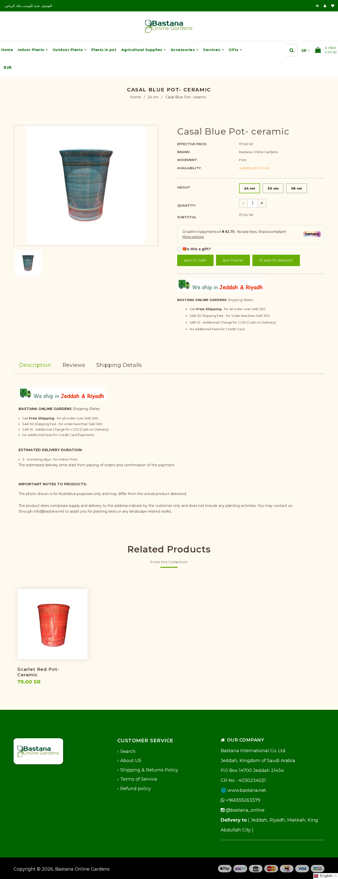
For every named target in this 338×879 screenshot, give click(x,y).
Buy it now (233, 260)
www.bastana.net (246, 790)
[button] (325, 876)
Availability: (189, 168)
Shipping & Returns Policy (149, 770)
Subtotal (186, 217)
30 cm (273, 188)
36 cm (296, 188)
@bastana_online (244, 810)
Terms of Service (138, 779)
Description (35, 365)
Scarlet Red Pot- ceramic (38, 672)
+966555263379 (242, 800)
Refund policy (135, 788)
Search (128, 751)
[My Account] (326, 6)
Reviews (73, 365)
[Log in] (317, 6)
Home (135, 97)
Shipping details (119, 365)
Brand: (183, 152)
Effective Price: (192, 144)
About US (130, 760)
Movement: (187, 160)
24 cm (153, 97)
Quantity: (186, 205)
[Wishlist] (332, 6)
